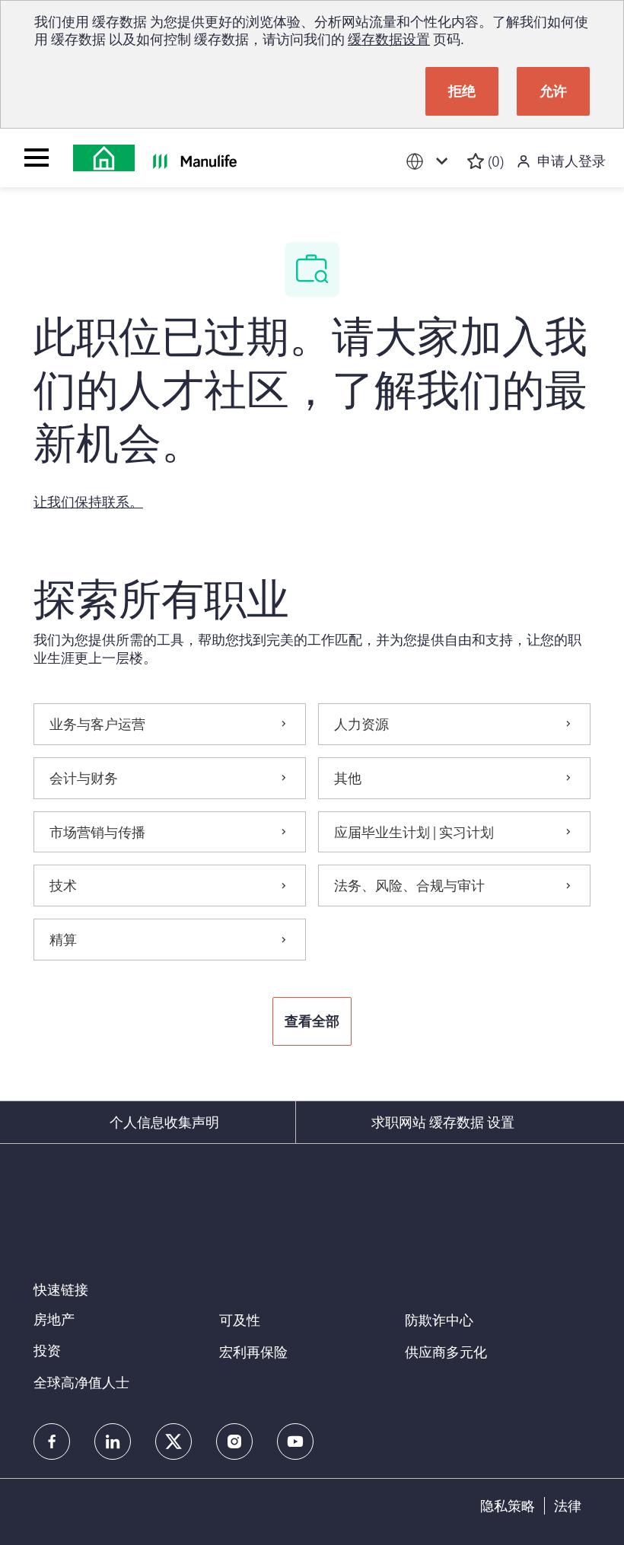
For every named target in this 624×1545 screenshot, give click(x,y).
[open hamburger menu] (36, 157)
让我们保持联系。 (88, 501)
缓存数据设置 (389, 39)
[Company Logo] (104, 158)
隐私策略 (507, 1506)
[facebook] (51, 1441)
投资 (47, 1350)
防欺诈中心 (439, 1320)
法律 (567, 1506)
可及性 (239, 1320)
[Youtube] (295, 1441)
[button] (312, 1021)
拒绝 (462, 90)
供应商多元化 (446, 1352)
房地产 (54, 1319)
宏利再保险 (253, 1352)
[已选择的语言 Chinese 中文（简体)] (430, 161)
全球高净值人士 (81, 1382)
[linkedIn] (112, 1441)
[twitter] (173, 1441)
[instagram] (234, 1441)
